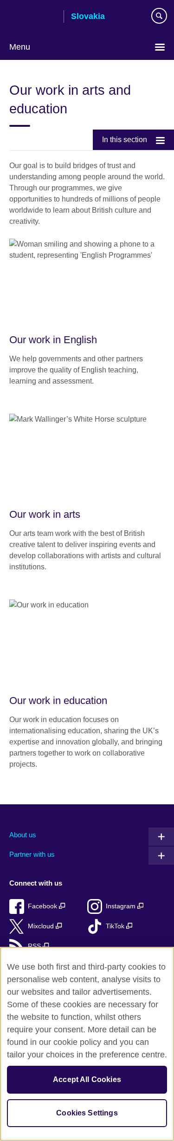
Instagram (121, 906)
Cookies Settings (87, 1113)
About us (22, 835)
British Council (33, 17)
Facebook (43, 906)
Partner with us (32, 854)
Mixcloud (42, 926)
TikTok (116, 926)
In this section (124, 139)
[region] (87, 1044)
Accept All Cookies (87, 1079)
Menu (19, 47)
